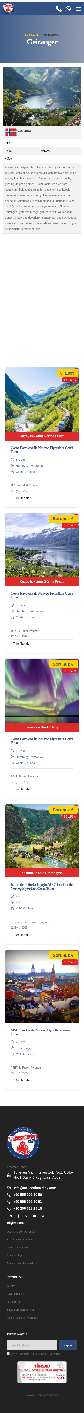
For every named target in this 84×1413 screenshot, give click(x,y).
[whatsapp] (42, 1216)
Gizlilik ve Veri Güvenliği (21, 1231)
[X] (26, 1216)
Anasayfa (32, 35)
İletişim (11, 1285)
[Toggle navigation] (78, 9)
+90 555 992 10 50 (27, 1195)
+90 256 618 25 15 (27, 1208)
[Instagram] (10, 1216)
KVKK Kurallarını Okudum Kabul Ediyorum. (35, 1353)
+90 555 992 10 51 (27, 1201)
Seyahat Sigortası (17, 1255)
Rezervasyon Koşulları (20, 1239)
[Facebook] (18, 1216)
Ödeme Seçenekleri (18, 1247)
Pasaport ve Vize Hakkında (23, 1263)
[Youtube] (34, 1216)
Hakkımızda (14, 1301)
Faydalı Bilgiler (15, 1293)
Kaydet (68, 1345)
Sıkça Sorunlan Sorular (20, 1309)
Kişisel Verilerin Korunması (22, 1317)
